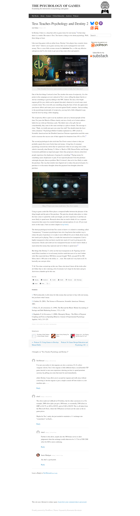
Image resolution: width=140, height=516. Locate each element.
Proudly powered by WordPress (42, 510)
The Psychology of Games (56, 5)
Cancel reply (54, 473)
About (42, 16)
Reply (38, 388)
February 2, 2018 (42, 27)
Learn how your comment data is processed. (72, 502)
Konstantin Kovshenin (74, 510)
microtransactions (53, 324)
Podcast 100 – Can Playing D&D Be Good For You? (82, 335)
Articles (41, 324)
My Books (35, 16)
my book (65, 224)
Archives (69, 16)
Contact (48, 16)
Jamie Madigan (35, 28)
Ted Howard (40, 360)
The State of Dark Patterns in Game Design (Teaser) (43, 335)
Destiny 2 (47, 324)
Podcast (75, 16)
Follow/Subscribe (58, 16)
